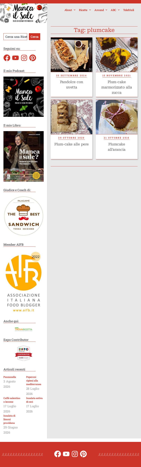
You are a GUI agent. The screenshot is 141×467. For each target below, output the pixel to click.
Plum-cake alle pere (71, 144)
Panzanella (9, 377)
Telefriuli (128, 10)
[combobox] (15, 36)
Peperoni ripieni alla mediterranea (33, 380)
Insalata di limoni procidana (9, 419)
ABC (113, 10)
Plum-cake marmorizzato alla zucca (116, 87)
